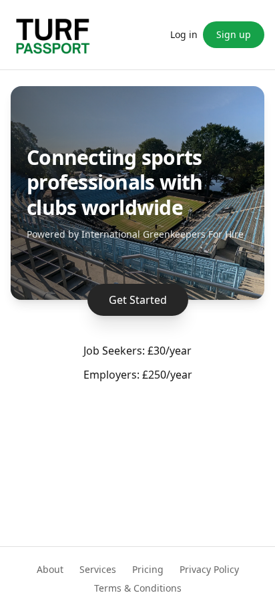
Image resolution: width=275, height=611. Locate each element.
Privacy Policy (209, 569)
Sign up (233, 34)
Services (97, 569)
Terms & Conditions (138, 588)
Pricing (148, 569)
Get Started (138, 299)
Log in (184, 34)
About (50, 569)
